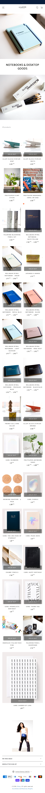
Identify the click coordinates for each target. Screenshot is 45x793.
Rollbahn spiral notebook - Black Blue (32, 386)
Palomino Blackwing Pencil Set (12, 236)
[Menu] (3, 7)
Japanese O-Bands (33, 273)
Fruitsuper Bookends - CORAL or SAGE (32, 197)
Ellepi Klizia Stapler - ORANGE (33, 425)
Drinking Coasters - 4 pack (12, 500)
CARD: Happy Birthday (33, 572)
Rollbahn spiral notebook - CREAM (12, 274)
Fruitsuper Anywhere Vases (33, 461)
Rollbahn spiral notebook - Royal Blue (12, 311)
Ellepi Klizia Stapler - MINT (12, 160)
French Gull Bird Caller (12, 425)
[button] (37, 7)
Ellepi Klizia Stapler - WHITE (33, 160)
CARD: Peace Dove (33, 536)
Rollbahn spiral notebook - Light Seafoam (12, 348)
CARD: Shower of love (23, 706)
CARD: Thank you (33, 607)
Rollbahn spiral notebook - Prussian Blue (12, 387)
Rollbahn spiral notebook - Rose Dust (33, 347)
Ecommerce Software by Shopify (22, 788)
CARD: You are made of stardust (12, 537)
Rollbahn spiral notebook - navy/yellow (33, 237)
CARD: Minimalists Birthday (12, 608)
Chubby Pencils (12, 572)
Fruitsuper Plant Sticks (12, 197)
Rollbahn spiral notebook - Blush (33, 311)
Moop (19, 786)
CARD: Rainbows (12, 460)
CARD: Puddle (32, 499)
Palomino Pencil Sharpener (33, 644)
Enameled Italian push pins (12, 644)
